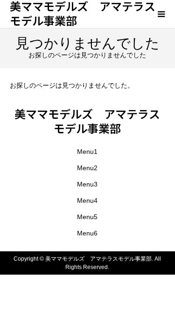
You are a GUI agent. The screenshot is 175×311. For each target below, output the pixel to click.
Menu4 (87, 200)
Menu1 (87, 151)
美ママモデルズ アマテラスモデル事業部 (87, 120)
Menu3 (87, 184)
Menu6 (87, 233)
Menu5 (87, 217)
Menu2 (87, 168)
